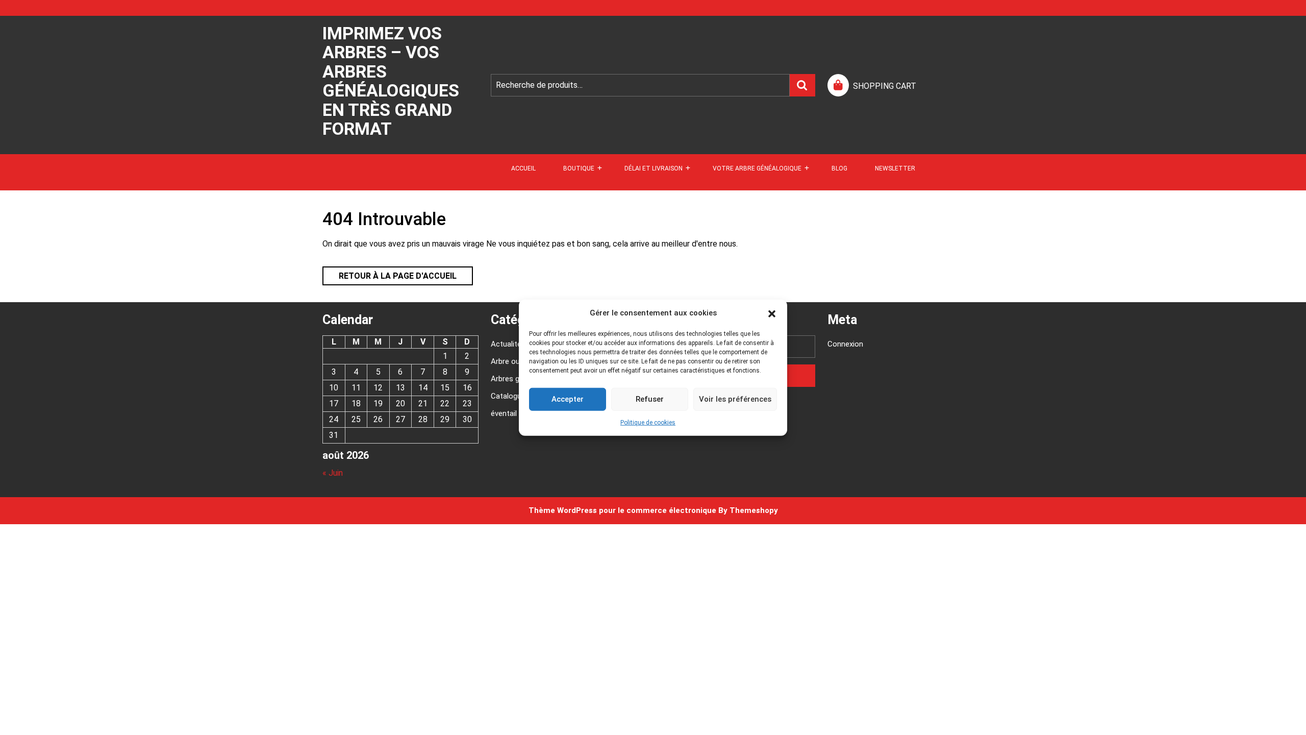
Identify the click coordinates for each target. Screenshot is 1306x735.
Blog (839, 168)
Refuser (650, 399)
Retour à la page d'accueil (389, 273)
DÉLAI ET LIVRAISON (653, 168)
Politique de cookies (647, 422)
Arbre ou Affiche (518, 361)
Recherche (802, 85)
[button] (772, 313)
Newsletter (895, 168)
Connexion (845, 344)
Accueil (523, 168)
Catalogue (508, 396)
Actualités (508, 344)
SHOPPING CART (884, 86)
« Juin (332, 473)
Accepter (567, 399)
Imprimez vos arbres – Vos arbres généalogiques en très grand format (390, 81)
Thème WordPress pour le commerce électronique (622, 510)
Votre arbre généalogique (757, 168)
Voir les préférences (735, 399)
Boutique (578, 168)
